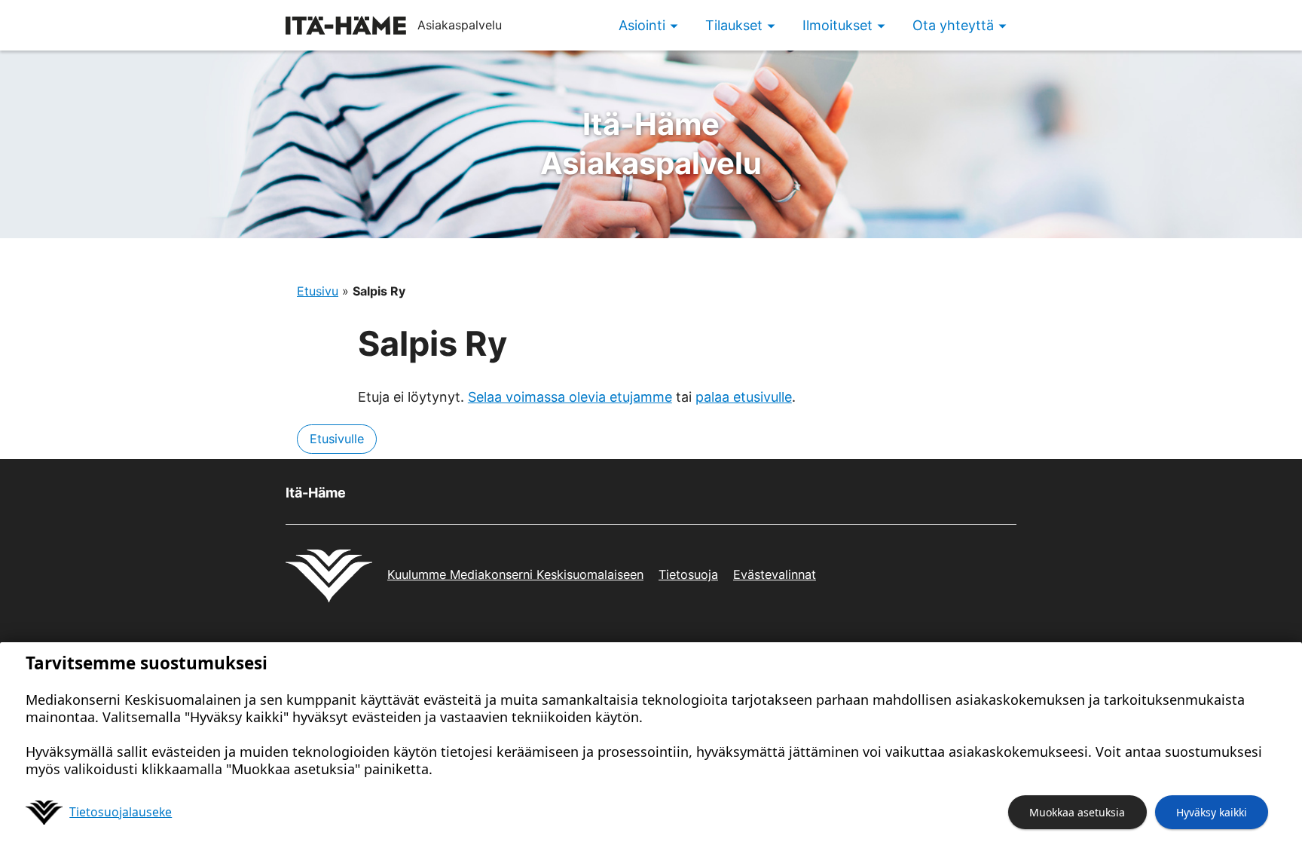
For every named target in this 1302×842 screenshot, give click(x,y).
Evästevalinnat (774, 574)
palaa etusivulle (743, 397)
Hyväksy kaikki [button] (1211, 812)
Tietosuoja (688, 574)
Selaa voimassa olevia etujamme (570, 397)
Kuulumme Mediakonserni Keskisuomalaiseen (515, 574)
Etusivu (317, 291)
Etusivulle (337, 438)
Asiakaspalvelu (651, 144)
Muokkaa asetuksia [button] (1077, 812)
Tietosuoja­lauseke (120, 811)
